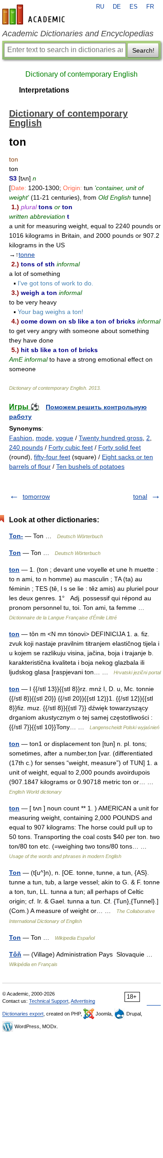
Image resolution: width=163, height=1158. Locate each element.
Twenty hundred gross (111, 438)
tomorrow (36, 496)
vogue (64, 438)
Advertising (83, 1001)
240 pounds (26, 447)
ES (133, 7)
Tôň (15, 954)
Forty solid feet (119, 447)
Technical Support (48, 1001)
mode (44, 438)
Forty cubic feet (70, 447)
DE (117, 7)
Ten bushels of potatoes (90, 466)
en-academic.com (34, 15)
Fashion (20, 438)
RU (100, 7)
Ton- (16, 536)
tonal (140, 496)
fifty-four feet (52, 457)
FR (150, 7)
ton (14, 569)
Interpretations (44, 90)
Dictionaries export (22, 1013)
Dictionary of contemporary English (81, 74)
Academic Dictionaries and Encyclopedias (77, 33)
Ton (15, 552)
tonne (27, 254)
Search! (143, 50)
